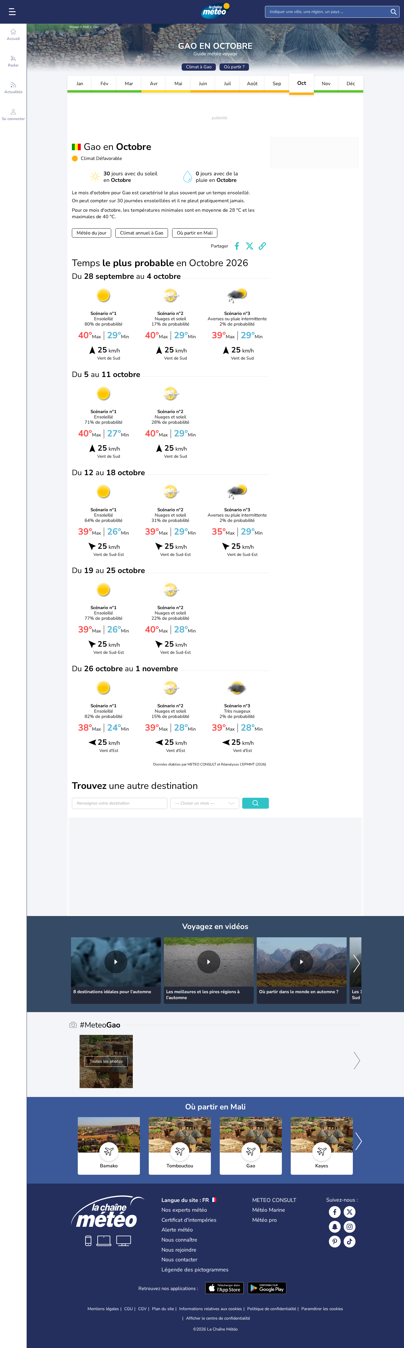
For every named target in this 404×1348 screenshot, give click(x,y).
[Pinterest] (335, 1241)
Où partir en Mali (195, 233)
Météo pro (264, 1220)
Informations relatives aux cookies (210, 1309)
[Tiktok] (349, 1241)
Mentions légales (103, 1309)
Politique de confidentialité (271, 1309)
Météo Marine (268, 1209)
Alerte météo (177, 1229)
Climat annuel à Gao (141, 233)
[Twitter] (349, 1212)
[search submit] (394, 12)
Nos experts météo (184, 1209)
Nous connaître (179, 1239)
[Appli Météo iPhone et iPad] (224, 1288)
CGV (142, 1309)
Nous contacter (179, 1259)
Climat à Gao (198, 67)
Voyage (74, 27)
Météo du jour (91, 233)
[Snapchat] (335, 1227)
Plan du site (163, 1309)
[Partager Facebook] (237, 246)
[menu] (13, 12)
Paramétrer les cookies (322, 1309)
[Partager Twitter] (249, 246)
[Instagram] (349, 1227)
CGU (128, 1309)
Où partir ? (234, 67)
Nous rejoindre (178, 1249)
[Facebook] (335, 1212)
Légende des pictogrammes (195, 1269)
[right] (356, 964)
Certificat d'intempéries (188, 1220)
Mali (86, 27)
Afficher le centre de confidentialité (218, 1318)
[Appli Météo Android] (267, 1288)
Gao (95, 27)
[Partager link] (262, 246)
